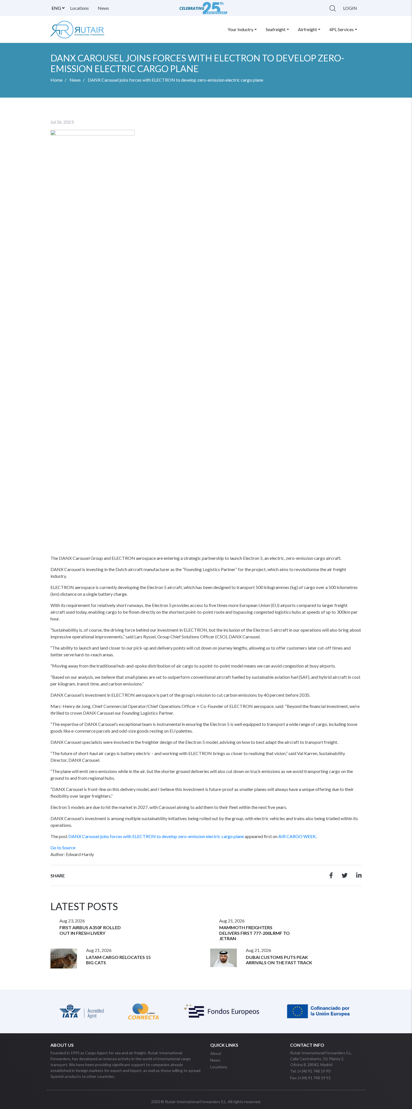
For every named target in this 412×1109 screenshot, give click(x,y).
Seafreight (276, 29)
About (215, 1053)
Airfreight (307, 29)
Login (350, 8)
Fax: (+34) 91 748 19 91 (310, 1077)
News (103, 8)
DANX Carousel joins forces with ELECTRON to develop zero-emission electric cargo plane (156, 836)
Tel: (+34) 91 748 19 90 (310, 1071)
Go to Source (62, 847)
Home (56, 79)
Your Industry (240, 29)
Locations (79, 8)
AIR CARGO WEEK (297, 836)
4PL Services (341, 29)
